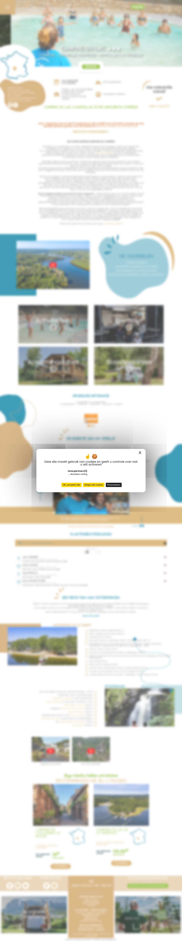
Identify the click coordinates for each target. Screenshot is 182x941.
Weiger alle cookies (93, 485)
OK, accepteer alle (71, 485)
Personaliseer (113, 485)
